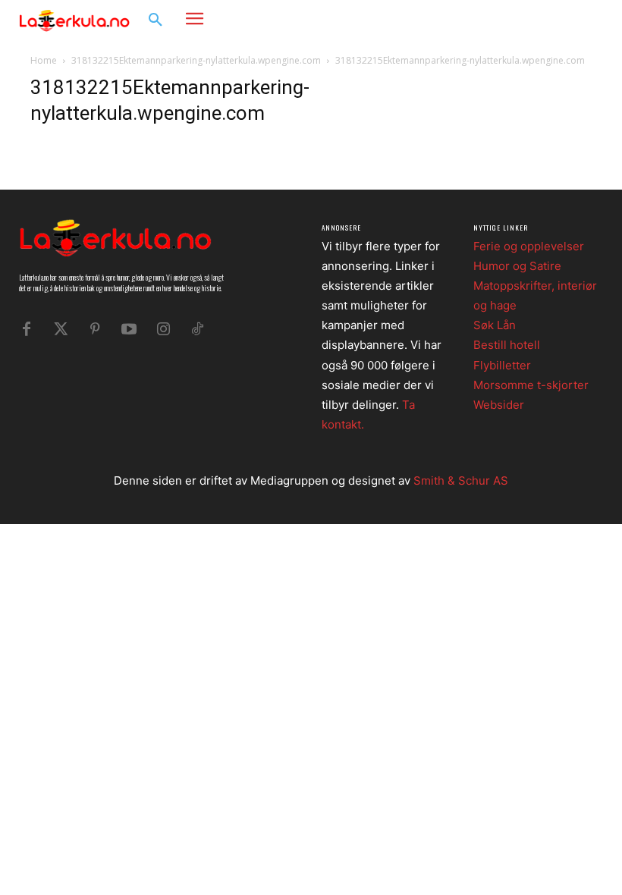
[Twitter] (60, 329)
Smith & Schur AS (460, 480)
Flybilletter (502, 365)
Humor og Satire (517, 266)
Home (43, 60)
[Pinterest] (94, 329)
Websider (498, 404)
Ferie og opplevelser (528, 246)
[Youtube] (129, 329)
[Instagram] (565, 19)
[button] (155, 20)
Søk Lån (494, 325)
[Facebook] (543, 19)
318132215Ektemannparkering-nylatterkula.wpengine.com (196, 60)
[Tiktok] (197, 329)
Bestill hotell (506, 345)
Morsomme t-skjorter (531, 385)
